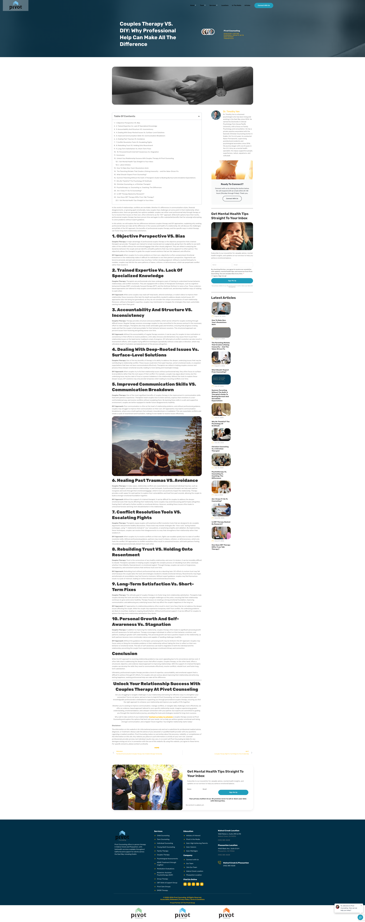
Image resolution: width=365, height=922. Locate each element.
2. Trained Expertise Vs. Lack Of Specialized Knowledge (136, 126)
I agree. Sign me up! (219, 276)
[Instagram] (193, 884)
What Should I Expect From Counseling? (131, 174)
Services (212, 5)
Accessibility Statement (169, 899)
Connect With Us (232, 198)
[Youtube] (201, 884)
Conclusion (120, 155)
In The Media (236, 5)
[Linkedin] (197, 884)
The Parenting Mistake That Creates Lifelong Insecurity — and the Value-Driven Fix (148, 171)
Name (189, 789)
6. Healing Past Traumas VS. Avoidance (130, 139)
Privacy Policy (184, 899)
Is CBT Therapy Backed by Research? (130, 194)
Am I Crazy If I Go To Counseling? (129, 191)
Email (205, 789)
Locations (225, 5)
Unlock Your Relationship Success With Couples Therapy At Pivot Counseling (145, 158)
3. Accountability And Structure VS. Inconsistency (134, 129)
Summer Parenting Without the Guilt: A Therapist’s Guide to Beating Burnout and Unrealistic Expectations (156, 178)
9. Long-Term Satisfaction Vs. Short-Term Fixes (133, 149)
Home (192, 5)
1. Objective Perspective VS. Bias (128, 123)
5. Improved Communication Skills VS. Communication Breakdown (140, 136)
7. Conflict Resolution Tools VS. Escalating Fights (134, 142)
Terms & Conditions (197, 899)
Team (202, 5)
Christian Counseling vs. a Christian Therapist (133, 184)
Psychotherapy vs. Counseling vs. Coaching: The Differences (139, 187)
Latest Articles (125, 165)
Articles (247, 5)
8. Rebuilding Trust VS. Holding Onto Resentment (134, 145)
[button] (199, 116)
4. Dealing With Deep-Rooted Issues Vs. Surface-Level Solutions (140, 132)
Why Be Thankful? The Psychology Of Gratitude (134, 181)
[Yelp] (189, 884)
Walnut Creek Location (228, 830)
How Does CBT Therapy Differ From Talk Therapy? (135, 197)
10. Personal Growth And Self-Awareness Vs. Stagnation (138, 152)
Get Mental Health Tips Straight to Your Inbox (136, 162)
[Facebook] (185, 884)
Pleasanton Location (228, 845)
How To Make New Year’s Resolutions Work (133, 168)
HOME (156, 748)
